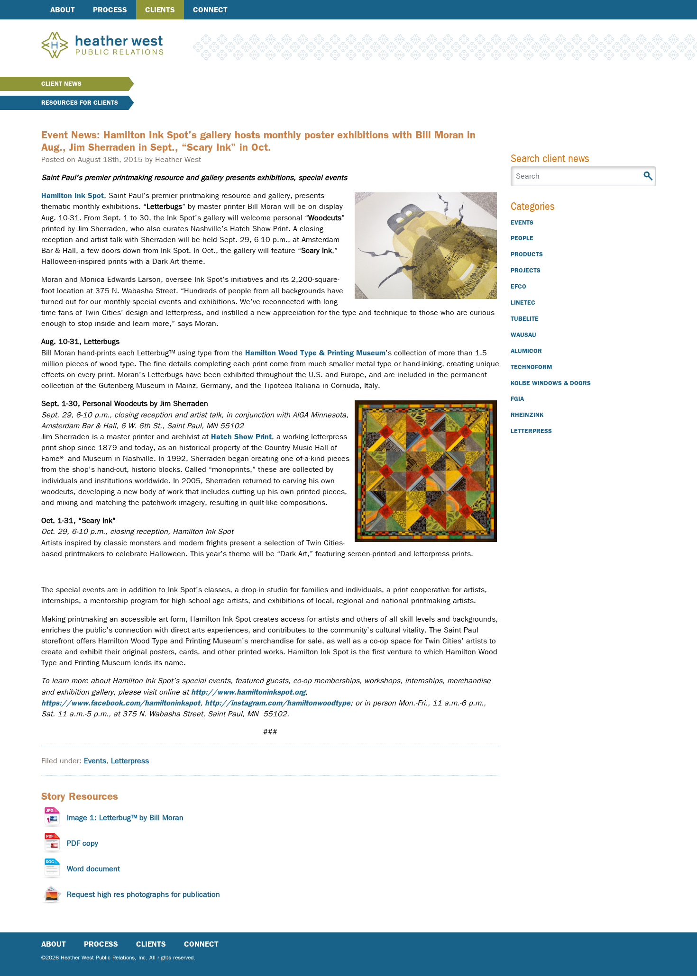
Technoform (531, 367)
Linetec (523, 302)
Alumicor (526, 350)
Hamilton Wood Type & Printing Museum (315, 352)
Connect (210, 9)
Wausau (523, 334)
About (62, 9)
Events (95, 760)
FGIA (517, 398)
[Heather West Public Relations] (118, 46)
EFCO (518, 286)
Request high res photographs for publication (143, 894)
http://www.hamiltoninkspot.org (248, 691)
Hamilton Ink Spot (72, 195)
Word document (93, 868)
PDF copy (82, 843)
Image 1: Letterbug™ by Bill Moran (125, 817)
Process (110, 9)
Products (527, 254)
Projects (526, 270)
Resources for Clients (79, 102)
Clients (160, 9)
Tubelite (525, 318)
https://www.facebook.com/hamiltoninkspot (120, 702)
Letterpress (130, 760)
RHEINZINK (527, 414)
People (522, 238)
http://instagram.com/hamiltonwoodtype (277, 702)
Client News (61, 83)
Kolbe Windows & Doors (551, 383)
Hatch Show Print (241, 436)
